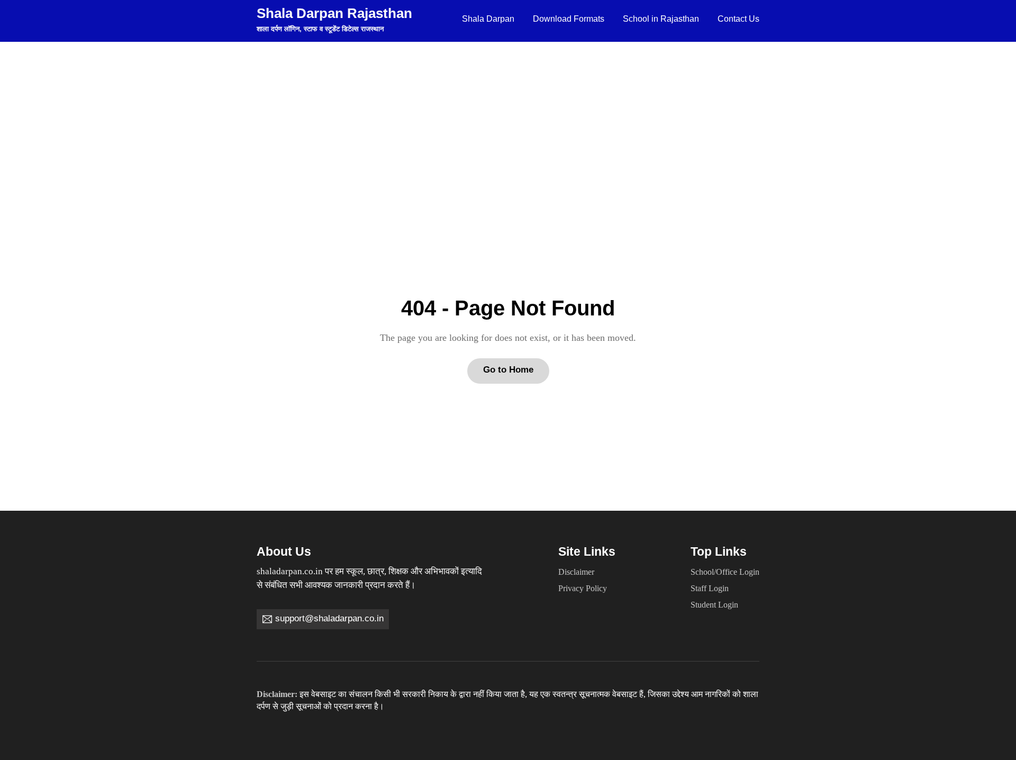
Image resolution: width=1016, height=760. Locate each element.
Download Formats (568, 18)
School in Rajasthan (661, 18)
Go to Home (508, 370)
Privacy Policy (582, 588)
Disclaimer (576, 572)
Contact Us (738, 18)
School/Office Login (725, 572)
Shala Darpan (488, 18)
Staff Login (710, 588)
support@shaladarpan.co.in (329, 618)
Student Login (714, 605)
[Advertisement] (508, 121)
